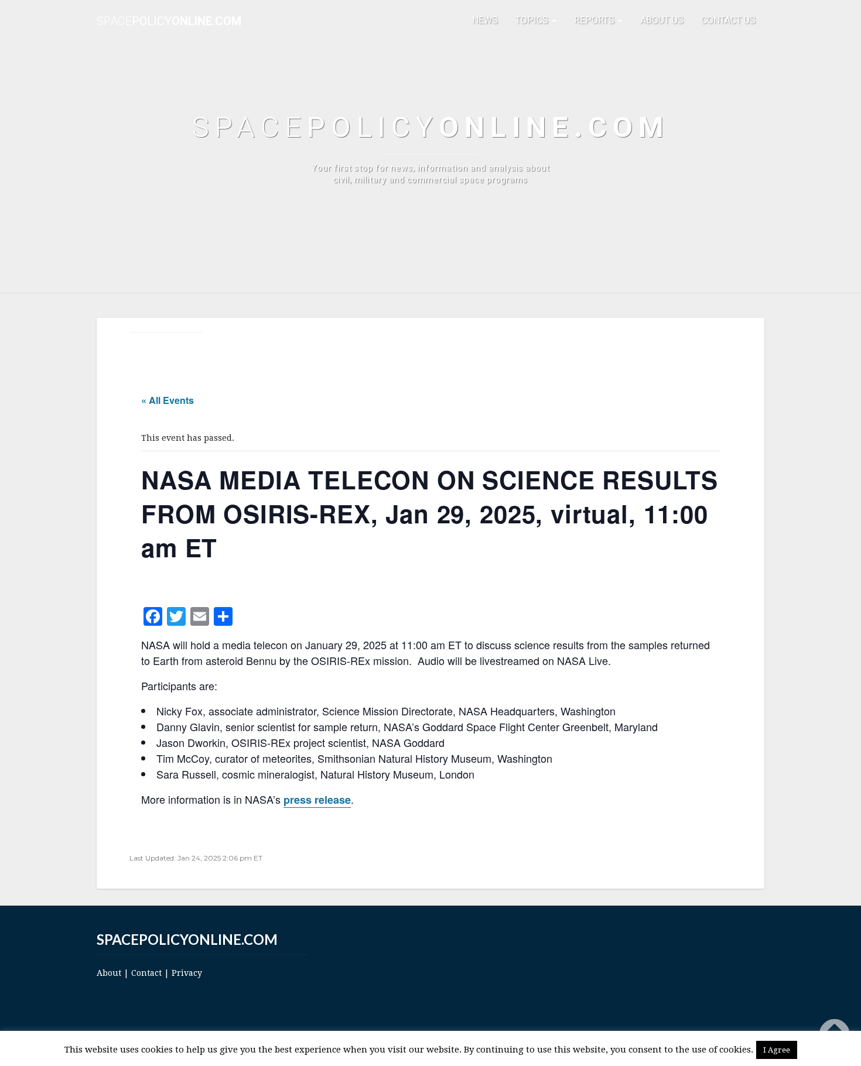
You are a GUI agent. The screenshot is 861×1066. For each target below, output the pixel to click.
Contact (146, 973)
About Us (662, 20)
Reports (595, 20)
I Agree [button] (776, 1050)
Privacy (187, 973)
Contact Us (728, 20)
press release (317, 799)
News (485, 20)
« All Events (167, 400)
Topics (533, 20)
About (109, 973)
